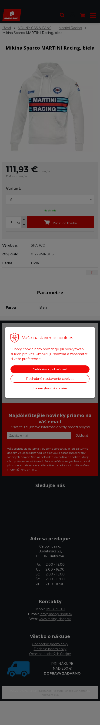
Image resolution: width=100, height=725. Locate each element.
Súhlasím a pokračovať (50, 369)
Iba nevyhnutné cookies (50, 388)
